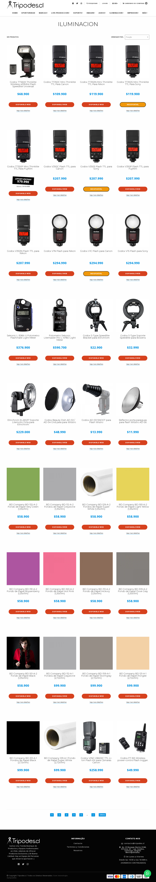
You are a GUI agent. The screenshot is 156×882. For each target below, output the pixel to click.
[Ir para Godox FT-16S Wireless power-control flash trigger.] (132, 737)
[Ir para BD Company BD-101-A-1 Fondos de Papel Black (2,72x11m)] (23, 737)
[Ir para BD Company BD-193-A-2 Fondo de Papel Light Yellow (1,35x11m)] (132, 484)
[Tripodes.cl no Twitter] (77, 3)
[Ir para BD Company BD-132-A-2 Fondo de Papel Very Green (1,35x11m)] (23, 484)
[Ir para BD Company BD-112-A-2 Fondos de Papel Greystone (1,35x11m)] (59, 484)
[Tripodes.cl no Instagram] (82, 3)
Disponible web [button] (23, 104)
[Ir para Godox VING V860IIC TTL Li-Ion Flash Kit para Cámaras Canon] (96, 737)
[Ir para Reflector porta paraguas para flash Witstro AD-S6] (132, 399)
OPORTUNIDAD (28, 13)
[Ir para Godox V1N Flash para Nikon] (59, 230)
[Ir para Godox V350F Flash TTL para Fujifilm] (132, 146)
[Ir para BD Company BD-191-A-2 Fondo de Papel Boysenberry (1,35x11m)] (23, 568)
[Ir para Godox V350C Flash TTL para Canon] (59, 146)
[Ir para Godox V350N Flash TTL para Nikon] (23, 230)
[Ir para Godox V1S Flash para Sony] (132, 230)
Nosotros (78, 850)
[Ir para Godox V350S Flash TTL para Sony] (96, 146)
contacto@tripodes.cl (134, 843)
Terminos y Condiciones (78, 847)
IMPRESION (132, 13)
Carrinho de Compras (135, 3)
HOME (15, 13)
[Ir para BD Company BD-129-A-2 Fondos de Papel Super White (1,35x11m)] (96, 484)
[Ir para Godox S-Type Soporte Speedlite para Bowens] (132, 315)
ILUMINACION (115, 13)
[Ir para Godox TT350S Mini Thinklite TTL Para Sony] (132, 61)
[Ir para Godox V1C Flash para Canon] (96, 230)
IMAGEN (90, 13)
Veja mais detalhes (23, 111)
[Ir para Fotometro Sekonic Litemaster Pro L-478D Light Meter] (59, 315)
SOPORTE (77, 13)
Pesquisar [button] (92, 3)
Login (104, 3)
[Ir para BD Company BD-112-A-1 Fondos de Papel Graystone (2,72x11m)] (59, 653)
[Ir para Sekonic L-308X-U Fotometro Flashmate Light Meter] (23, 315)
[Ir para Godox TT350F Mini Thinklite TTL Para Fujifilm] (23, 146)
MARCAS (43, 13)
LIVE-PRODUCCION (59, 13)
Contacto (78, 843)
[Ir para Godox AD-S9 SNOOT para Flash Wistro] (96, 399)
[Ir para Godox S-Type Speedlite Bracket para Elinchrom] (96, 315)
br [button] (115, 3)
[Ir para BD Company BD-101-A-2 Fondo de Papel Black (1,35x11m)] (23, 653)
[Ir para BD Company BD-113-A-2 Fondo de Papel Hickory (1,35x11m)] (96, 568)
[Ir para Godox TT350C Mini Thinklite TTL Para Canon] (59, 61)
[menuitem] (73, 3)
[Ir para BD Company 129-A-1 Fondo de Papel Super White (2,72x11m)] (59, 737)
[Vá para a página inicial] (25, 5)
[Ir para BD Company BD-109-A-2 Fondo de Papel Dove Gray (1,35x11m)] (132, 568)
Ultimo (102, 815)
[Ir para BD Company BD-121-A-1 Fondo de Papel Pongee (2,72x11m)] (132, 653)
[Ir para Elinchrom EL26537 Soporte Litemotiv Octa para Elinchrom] (23, 399)
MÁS (144, 13)
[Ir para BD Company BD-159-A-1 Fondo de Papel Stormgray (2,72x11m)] (96, 653)
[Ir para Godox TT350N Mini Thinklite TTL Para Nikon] (96, 61)
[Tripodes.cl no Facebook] (73, 3)
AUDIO (102, 13)
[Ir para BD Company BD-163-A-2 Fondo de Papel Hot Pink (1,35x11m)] (59, 568)
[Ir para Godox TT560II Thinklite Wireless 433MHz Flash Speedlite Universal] (23, 61)
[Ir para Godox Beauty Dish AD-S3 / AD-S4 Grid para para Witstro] (59, 399)
